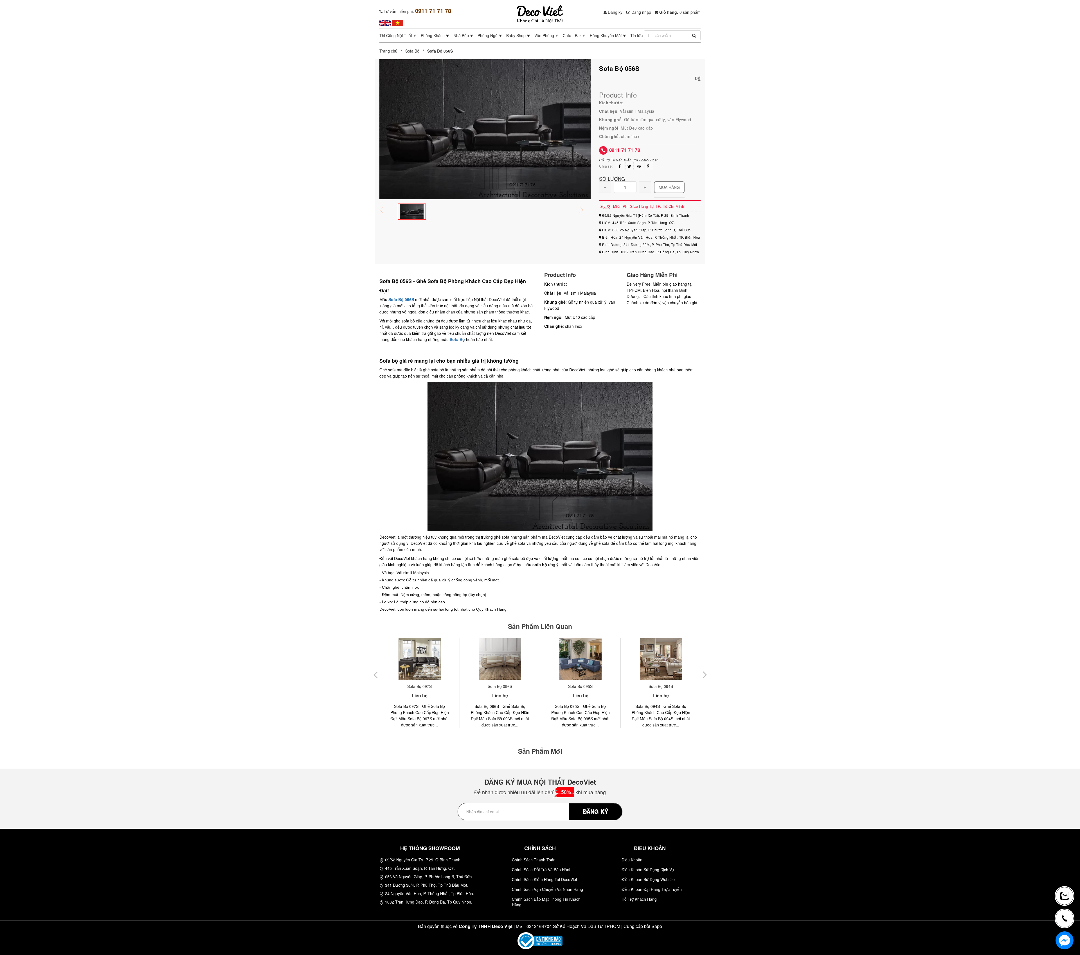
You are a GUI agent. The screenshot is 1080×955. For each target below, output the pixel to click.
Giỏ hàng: (679, 12)
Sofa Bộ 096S (419, 686)
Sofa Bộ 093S (661, 686)
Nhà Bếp (461, 35)
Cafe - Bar (572, 35)
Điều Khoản (632, 860)
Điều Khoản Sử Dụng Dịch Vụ (648, 869)
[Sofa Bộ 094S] (580, 659)
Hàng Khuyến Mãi (606, 35)
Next (585, 210)
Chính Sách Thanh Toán (533, 860)
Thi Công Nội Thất (395, 35)
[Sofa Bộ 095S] (500, 659)
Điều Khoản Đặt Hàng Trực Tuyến (652, 889)
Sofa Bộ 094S (580, 686)
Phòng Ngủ (488, 35)
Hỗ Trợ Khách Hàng (639, 899)
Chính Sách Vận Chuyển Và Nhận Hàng (547, 889)
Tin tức (636, 35)
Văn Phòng (544, 35)
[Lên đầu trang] (1067, 877)
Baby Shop (516, 35)
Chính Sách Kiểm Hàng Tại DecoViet (544, 879)
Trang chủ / (391, 51)
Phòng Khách (433, 35)
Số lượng (612, 178)
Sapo (656, 926)
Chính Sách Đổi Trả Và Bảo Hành (542, 869)
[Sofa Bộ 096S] (419, 659)
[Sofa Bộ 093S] (661, 659)
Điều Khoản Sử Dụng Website (648, 879)
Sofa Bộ (412, 51)
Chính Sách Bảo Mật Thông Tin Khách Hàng (546, 901)
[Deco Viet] (385, 22)
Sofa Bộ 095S (500, 686)
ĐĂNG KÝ (595, 811)
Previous (385, 210)
